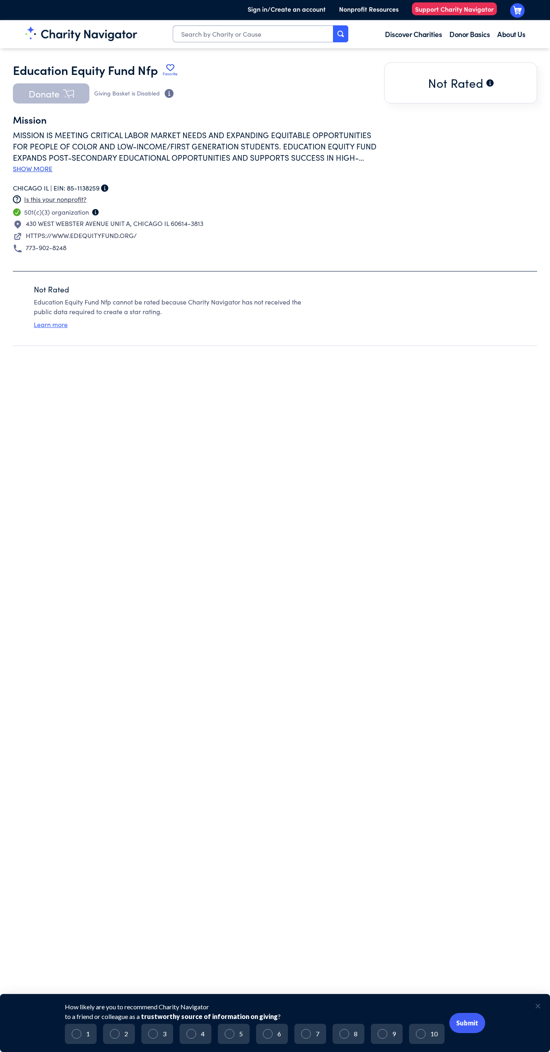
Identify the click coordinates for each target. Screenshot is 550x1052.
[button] (51, 93)
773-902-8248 (46, 247)
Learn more (51, 324)
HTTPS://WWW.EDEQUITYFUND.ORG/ (81, 235)
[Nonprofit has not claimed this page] (17, 199)
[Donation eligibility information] (169, 93)
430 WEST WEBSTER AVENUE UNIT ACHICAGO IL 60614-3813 (114, 223)
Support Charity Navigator (454, 8)
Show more (32, 169)
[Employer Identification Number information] (104, 188)
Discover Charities (413, 34)
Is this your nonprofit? (55, 199)
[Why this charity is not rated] (490, 83)
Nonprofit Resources (369, 9)
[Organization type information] (95, 212)
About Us (511, 34)
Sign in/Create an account (287, 9)
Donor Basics (469, 34)
